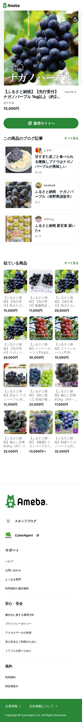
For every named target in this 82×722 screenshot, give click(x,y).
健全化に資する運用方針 (19, 614)
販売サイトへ (44, 123)
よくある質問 (13, 579)
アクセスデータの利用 (18, 632)
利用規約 (10, 677)
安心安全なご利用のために (21, 641)
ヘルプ (9, 561)
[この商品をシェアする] (75, 19)
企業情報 (11, 706)
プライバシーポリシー (18, 623)
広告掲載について (41, 706)
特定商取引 (11, 686)
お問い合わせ (13, 570)
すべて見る (71, 138)
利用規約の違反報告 (17, 588)
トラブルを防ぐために (18, 650)
